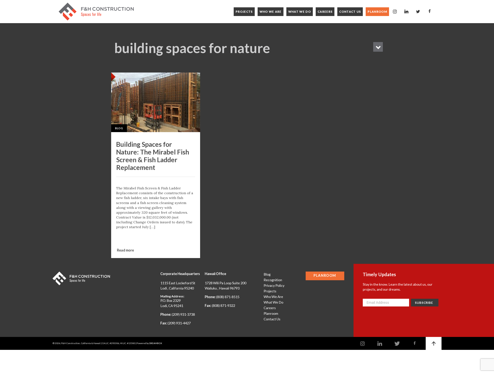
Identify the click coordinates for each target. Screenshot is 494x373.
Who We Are (271, 11)
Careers (325, 11)
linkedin (406, 11)
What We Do (299, 11)
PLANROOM (325, 275)
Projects (244, 11)
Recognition (273, 280)
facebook (429, 11)
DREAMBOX (155, 343)
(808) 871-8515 (227, 297)
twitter (418, 11)
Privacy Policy (274, 285)
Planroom (377, 11)
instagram (395, 11)
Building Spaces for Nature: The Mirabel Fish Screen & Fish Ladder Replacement (152, 155)
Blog (119, 128)
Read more (125, 250)
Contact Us (350, 11)
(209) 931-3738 (183, 314)
